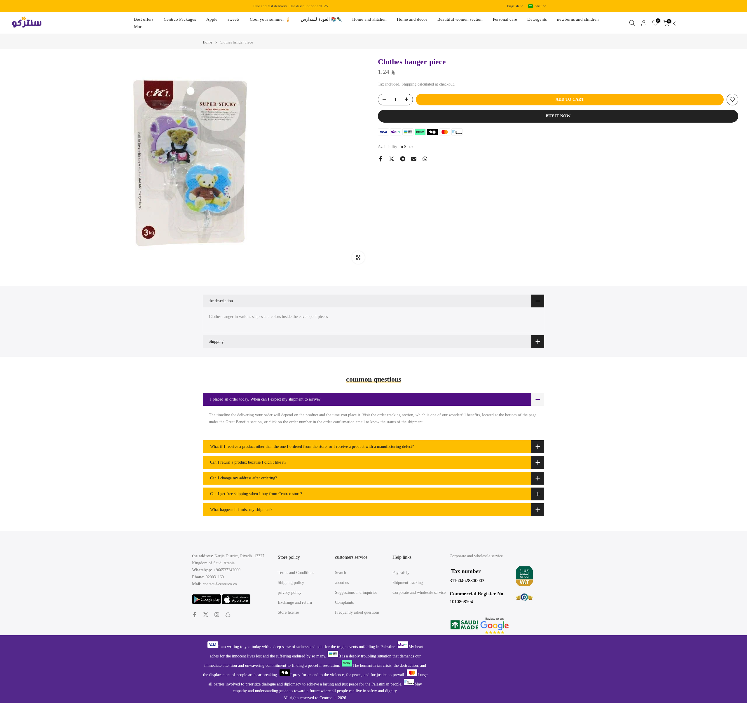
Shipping (409, 84)
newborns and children (578, 19)
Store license (288, 612)
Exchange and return (295, 602)
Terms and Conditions (296, 572)
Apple (211, 19)
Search (340, 572)
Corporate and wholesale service (419, 592)
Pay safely (400, 572)
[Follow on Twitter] (205, 614)
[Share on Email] (413, 158)
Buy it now (558, 116)
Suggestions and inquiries (356, 592)
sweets (234, 19)
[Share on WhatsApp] (424, 158)
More (139, 26)
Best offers (143, 19)
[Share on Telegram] (402, 158)
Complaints (344, 602)
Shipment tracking (407, 582)
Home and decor (412, 19)
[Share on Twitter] (391, 158)
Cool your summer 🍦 (270, 19)
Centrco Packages (180, 19)
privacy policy (289, 592)
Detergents (537, 19)
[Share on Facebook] (380, 158)
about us (342, 582)
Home (207, 42)
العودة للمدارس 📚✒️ (321, 19)
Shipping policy (291, 582)
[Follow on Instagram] (216, 614)
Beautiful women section (460, 19)
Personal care (505, 19)
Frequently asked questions (357, 612)
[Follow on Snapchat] (228, 614)
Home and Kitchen (369, 19)
